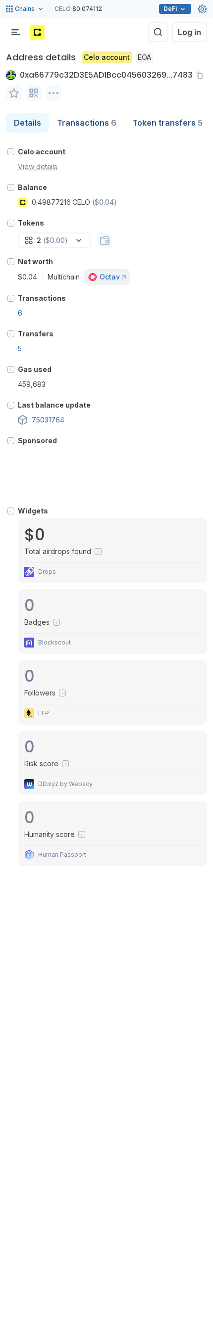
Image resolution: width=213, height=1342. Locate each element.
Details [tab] (27, 123)
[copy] (202, 75)
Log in (189, 32)
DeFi (170, 8)
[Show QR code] (34, 93)
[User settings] (202, 9)
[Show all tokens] (104, 240)
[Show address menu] (53, 93)
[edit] (14, 93)
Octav (110, 277)
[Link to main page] (37, 32)
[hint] (11, 152)
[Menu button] (16, 32)
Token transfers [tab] (167, 123)
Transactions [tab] (86, 123)
